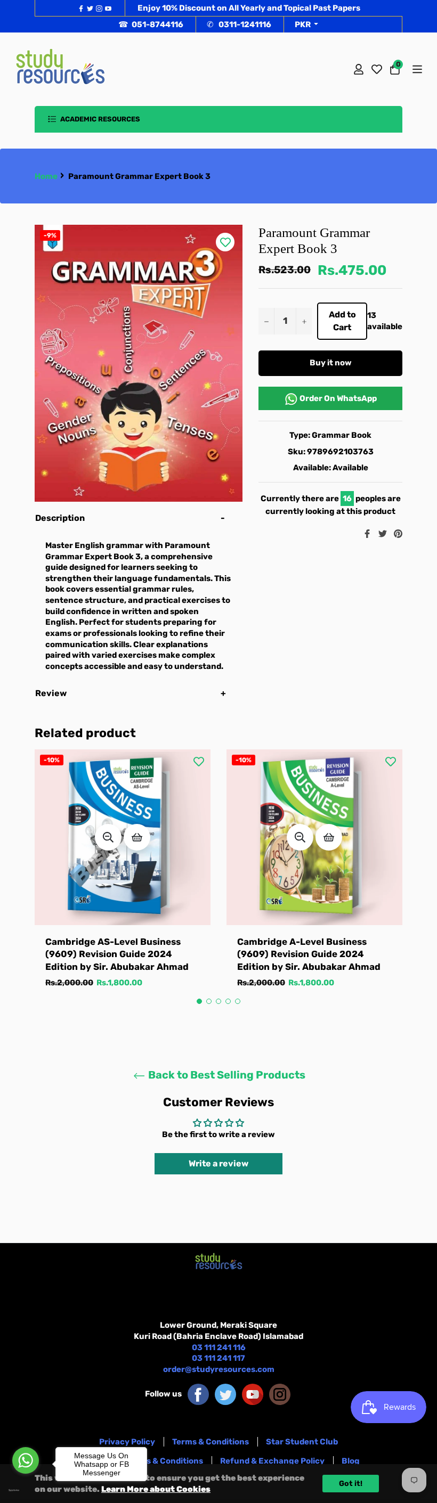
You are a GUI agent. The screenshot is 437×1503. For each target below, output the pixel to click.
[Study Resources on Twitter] (225, 1394)
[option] (122, 879)
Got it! (350, 1483)
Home (46, 176)
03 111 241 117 (218, 1358)
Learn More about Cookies (156, 1489)
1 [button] (199, 1001)
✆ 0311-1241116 (239, 24)
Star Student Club (302, 1442)
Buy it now (331, 362)
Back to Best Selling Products (225, 1074)
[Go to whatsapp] (25, 1460)
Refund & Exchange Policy (272, 1461)
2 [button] (209, 1001)
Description (60, 518)
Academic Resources (99, 119)
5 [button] (237, 1001)
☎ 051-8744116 (150, 24)
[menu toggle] (416, 69)
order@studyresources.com (218, 1369)
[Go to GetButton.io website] (26, 1490)
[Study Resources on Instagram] (279, 1394)
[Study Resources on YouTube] (252, 1394)
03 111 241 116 (219, 1347)
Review (51, 693)
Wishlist (377, 69)
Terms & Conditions (210, 1442)
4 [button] (228, 1001)
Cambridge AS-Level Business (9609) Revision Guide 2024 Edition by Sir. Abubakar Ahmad (117, 954)
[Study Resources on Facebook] (198, 1394)
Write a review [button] (218, 1163)
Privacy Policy (127, 1442)
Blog (351, 1461)
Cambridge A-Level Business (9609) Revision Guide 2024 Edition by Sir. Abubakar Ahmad (309, 954)
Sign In (359, 69)
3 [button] (218, 1001)
